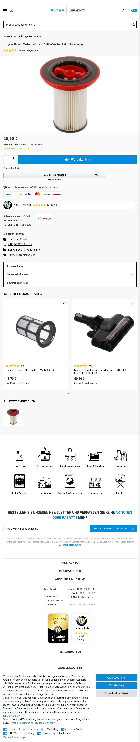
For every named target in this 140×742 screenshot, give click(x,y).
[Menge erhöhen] (13, 158)
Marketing (52, 729)
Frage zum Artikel (17, 239)
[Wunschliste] (125, 10)
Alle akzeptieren (116, 677)
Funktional (65, 733)
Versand (38, 145)
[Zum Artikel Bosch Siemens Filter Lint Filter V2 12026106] (36, 331)
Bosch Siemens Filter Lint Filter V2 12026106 (30, 370)
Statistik (33, 729)
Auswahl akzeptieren (116, 693)
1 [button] (68, 393)
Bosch (40, 36)
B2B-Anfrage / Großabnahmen (24, 249)
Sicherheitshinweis (18, 274)
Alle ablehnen (117, 685)
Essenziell (14, 729)
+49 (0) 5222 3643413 (20, 244)
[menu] (5, 10)
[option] (35, 344)
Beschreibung (15, 266)
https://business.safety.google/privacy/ (34, 722)
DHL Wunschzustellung (21, 733)
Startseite (7, 36)
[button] (70, 177)
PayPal (46, 733)
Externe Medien (75, 729)
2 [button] (71, 393)
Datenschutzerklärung (70, 545)
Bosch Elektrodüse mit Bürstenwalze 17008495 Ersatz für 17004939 (100, 371)
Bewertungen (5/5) (17, 282)
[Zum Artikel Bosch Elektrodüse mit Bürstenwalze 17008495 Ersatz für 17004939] (104, 331)
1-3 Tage (18, 148)
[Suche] (133, 24)
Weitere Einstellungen (14, 737)
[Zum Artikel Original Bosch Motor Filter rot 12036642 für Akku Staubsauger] (13, 416)
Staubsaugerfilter (25, 36)
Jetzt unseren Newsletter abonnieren (110, 528)
